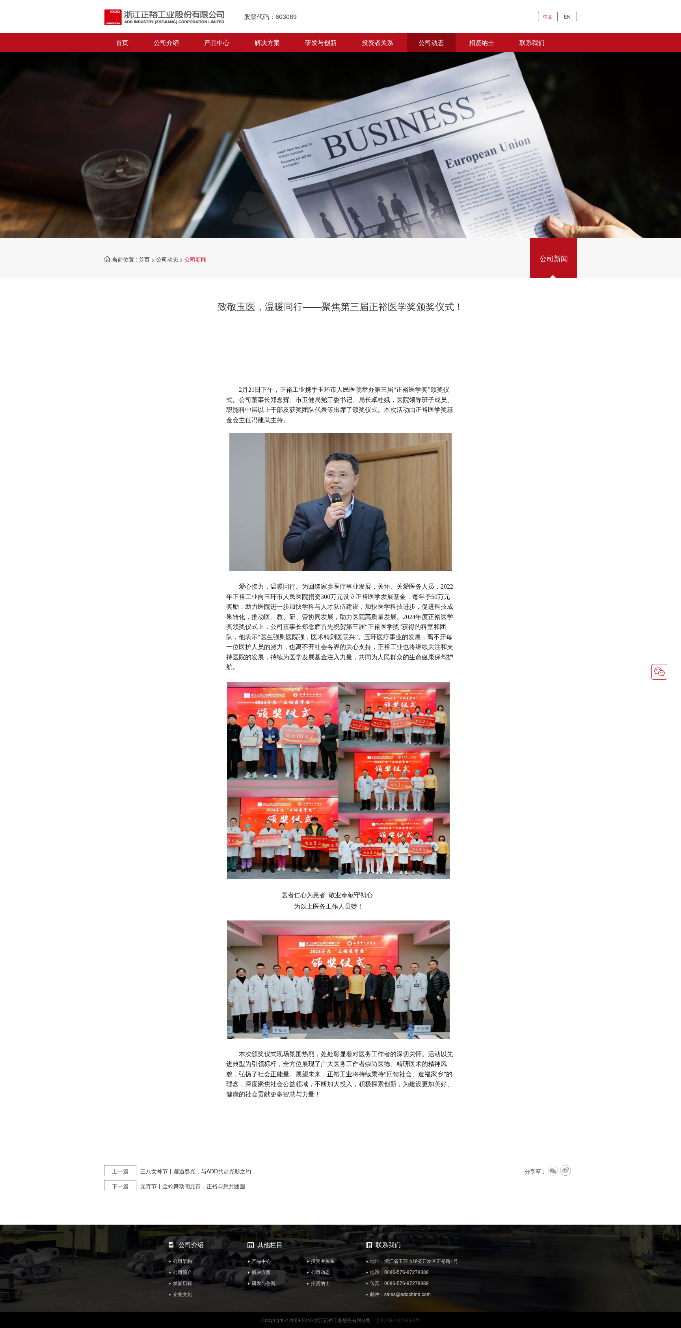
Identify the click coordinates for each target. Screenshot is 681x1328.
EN (567, 16)
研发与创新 (321, 42)
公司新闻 (554, 258)
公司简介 (182, 1271)
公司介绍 (166, 42)
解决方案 (267, 42)
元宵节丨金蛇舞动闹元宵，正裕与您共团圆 (178, 1186)
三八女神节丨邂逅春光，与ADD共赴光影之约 (181, 1171)
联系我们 (532, 42)
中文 (548, 16)
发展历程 (182, 1282)
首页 (122, 42)
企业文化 (182, 1294)
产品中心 (216, 42)
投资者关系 (377, 42)
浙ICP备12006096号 (398, 1320)
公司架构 (182, 1260)
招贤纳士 (481, 42)
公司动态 (431, 42)
